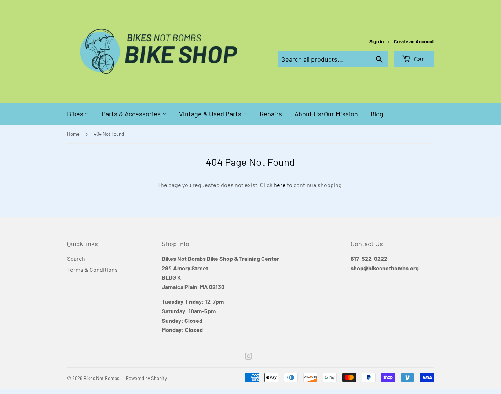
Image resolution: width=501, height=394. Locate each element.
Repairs (271, 114)
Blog (376, 114)
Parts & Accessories (132, 114)
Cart (420, 59)
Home (73, 134)
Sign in (376, 41)
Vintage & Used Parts (211, 114)
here (280, 184)
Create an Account (414, 41)
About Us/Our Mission (326, 114)
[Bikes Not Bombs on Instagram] (248, 356)
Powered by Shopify (146, 378)
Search (76, 258)
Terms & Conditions (92, 269)
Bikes (76, 114)
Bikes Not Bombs (101, 378)
